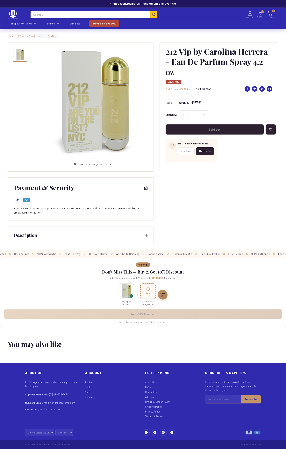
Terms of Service (154, 416)
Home (11, 36)
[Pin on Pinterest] (254, 89)
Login (88, 387)
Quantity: (171, 114)
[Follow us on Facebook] (146, 432)
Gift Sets (75, 23)
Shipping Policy (153, 406)
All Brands (150, 397)
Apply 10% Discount (143, 314)
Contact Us (151, 392)
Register (89, 382)
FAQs (148, 387)
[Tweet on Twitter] (262, 89)
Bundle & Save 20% (104, 23)
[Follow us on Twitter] (155, 432)
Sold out (214, 129)
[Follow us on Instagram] (163, 432)
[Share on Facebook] (247, 89)
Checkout (90, 397)
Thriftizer (256, 444)
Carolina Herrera (178, 89)
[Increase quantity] (204, 115)
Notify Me (205, 151)
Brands (51, 23)
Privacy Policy (152, 411)
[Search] (153, 14)
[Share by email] (269, 89)
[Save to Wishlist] (271, 129)
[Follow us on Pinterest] (172, 432)
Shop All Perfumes (21, 23)
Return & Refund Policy (157, 401)
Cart (87, 392)
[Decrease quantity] (183, 115)
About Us (150, 382)
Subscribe (250, 399)
